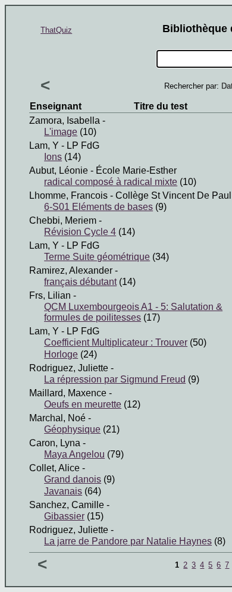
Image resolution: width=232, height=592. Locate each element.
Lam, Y (44, 145)
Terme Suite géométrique (97, 257)
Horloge (61, 354)
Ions (53, 157)
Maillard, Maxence (67, 393)
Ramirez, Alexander (70, 270)
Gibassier (64, 516)
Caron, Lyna (54, 443)
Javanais (63, 491)
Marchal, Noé (57, 418)
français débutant (80, 282)
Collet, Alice (54, 468)
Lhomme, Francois (68, 195)
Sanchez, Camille (66, 505)
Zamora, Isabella (64, 120)
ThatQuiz (56, 30)
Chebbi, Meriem (62, 220)
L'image (60, 132)
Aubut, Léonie (58, 170)
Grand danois (72, 479)
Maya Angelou (74, 454)
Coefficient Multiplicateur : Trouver (115, 342)
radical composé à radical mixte (110, 182)
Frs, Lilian (50, 295)
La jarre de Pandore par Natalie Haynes (128, 541)
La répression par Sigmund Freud (115, 379)
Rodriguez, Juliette (68, 368)
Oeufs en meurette (82, 404)
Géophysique (72, 429)
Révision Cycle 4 (80, 232)
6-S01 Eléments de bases (98, 207)
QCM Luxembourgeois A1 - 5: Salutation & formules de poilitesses (133, 312)
